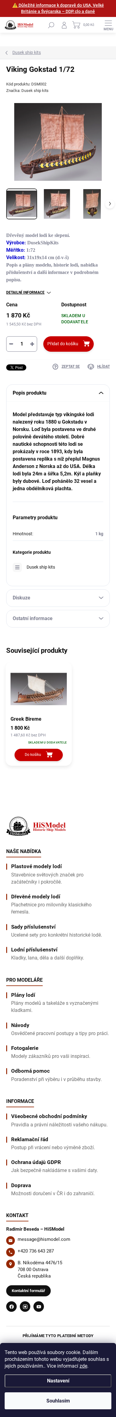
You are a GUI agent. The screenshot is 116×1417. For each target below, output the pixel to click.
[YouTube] (38, 1306)
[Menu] (108, 25)
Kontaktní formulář (28, 1290)
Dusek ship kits (41, 567)
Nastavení (58, 1381)
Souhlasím (58, 1401)
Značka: (27, 90)
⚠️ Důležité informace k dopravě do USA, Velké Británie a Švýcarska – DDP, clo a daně (58, 8)
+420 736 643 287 (36, 1251)
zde (83, 1366)
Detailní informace (25, 292)
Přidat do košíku (62, 343)
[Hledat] (51, 25)
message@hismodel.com (44, 1239)
